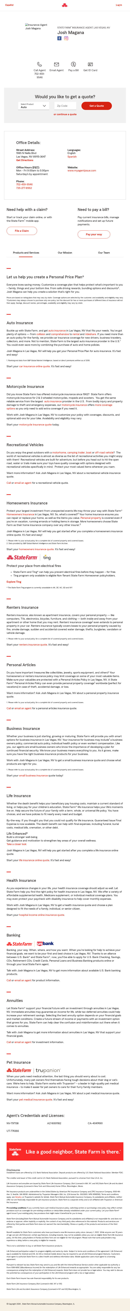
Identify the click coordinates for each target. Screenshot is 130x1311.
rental (76, 334)
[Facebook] (59, 38)
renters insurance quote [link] (33, 644)
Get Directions (24, 160)
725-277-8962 (24, 188)
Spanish (72, 156)
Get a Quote (97, 106)
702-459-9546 (24, 184)
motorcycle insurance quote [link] (35, 424)
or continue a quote (65, 114)
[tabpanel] (65, 165)
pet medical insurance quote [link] (35, 1099)
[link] (56, 70)
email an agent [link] (23, 483)
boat (88, 452)
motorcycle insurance (74, 405)
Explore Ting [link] (14, 581)
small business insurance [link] (33, 775)
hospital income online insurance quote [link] (41, 915)
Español (9, 5)
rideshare (90, 334)
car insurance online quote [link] (34, 366)
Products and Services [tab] (26, 252)
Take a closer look (16, 844)
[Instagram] (66, 38)
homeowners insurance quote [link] (36, 549)
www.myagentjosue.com (82, 170)
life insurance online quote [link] (34, 860)
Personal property (91, 518)
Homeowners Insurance (20, 514)
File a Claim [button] (22, 231)
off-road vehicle (104, 452)
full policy (18, 1197)
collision (41, 334)
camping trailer (76, 452)
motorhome (59, 452)
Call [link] (9, 483)
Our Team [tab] (104, 252)
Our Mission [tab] (65, 252)
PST (35, 167)
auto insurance (57, 330)
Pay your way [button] (94, 234)
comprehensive (60, 334)
